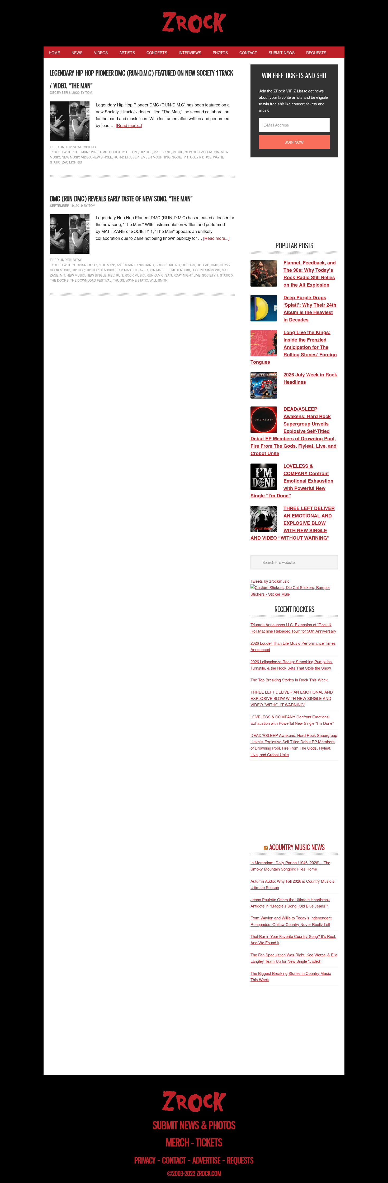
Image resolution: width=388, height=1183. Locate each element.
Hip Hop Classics (100, 270)
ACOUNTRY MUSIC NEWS (297, 847)
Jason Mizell (156, 270)
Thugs (118, 280)
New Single (102, 157)
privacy (144, 1160)
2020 (94, 151)
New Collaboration (201, 151)
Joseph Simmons (206, 270)
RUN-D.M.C (122, 157)
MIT (62, 275)
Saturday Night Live (182, 275)
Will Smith (159, 280)
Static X (226, 275)
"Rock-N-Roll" (85, 265)
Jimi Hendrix (179, 270)
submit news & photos (194, 1125)
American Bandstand (135, 265)
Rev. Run (115, 275)
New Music (76, 275)
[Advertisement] (290, 199)
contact (174, 1160)
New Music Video (76, 157)
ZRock (194, 22)
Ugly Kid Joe (200, 157)
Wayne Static (137, 280)
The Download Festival (90, 280)
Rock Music (135, 275)
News (77, 146)
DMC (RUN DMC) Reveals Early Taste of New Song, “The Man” (121, 199)
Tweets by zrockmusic (270, 581)
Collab (203, 265)
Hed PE (132, 151)
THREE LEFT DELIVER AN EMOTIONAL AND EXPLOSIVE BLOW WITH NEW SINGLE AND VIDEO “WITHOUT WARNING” (291, 698)
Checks (188, 265)
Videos (90, 146)
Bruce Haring (167, 265)
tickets (209, 1142)
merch (177, 1142)
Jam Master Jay (130, 270)
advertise (206, 1160)
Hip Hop (146, 151)
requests (240, 1160)
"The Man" (81, 151)
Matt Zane (162, 151)
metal (178, 151)
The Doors (59, 280)
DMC (103, 151)
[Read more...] (129, 125)
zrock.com (209, 1173)
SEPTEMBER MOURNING (152, 157)
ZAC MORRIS (72, 162)
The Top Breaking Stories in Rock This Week (289, 679)
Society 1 (180, 157)
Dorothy (117, 151)
